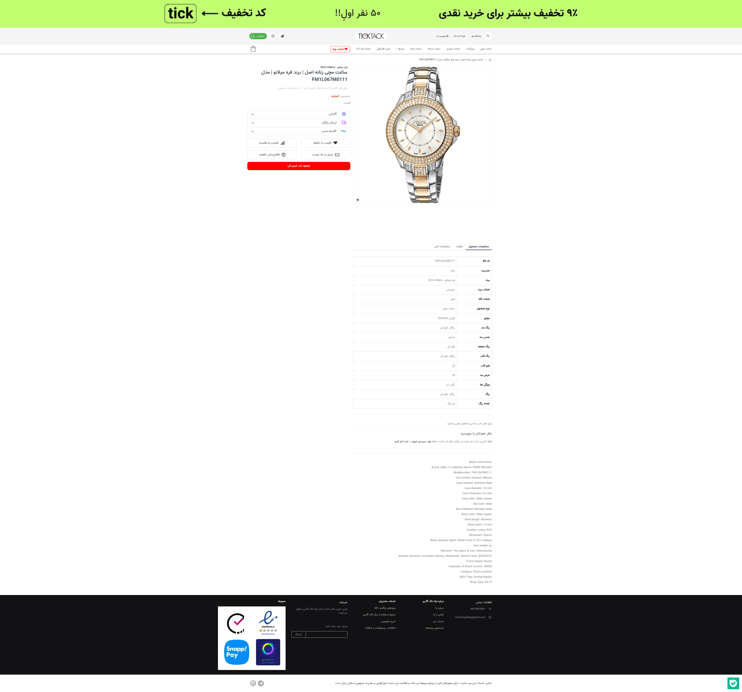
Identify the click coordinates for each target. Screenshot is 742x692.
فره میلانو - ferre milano (334, 67)
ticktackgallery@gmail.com (470, 617)
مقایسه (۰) (441, 36)
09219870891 (477, 609)
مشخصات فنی (442, 247)
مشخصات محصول (479, 247)
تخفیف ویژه (338, 49)
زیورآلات (470, 49)
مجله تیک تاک (363, 49)
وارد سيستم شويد (421, 442)
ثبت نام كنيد (401, 442)
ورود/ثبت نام (459, 36)
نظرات (459, 247)
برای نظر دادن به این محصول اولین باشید (325, 88)
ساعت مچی (486, 49)
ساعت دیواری (453, 49)
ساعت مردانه (434, 49)
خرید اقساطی (383, 49)
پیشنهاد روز (476, 36)
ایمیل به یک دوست (322, 155)
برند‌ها (401, 49)
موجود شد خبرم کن (299, 166)
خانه (490, 59)
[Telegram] (261, 683)
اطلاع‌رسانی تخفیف (269, 155)
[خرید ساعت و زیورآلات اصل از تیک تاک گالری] (371, 36)
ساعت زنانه (415, 49)
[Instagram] (253, 683)
